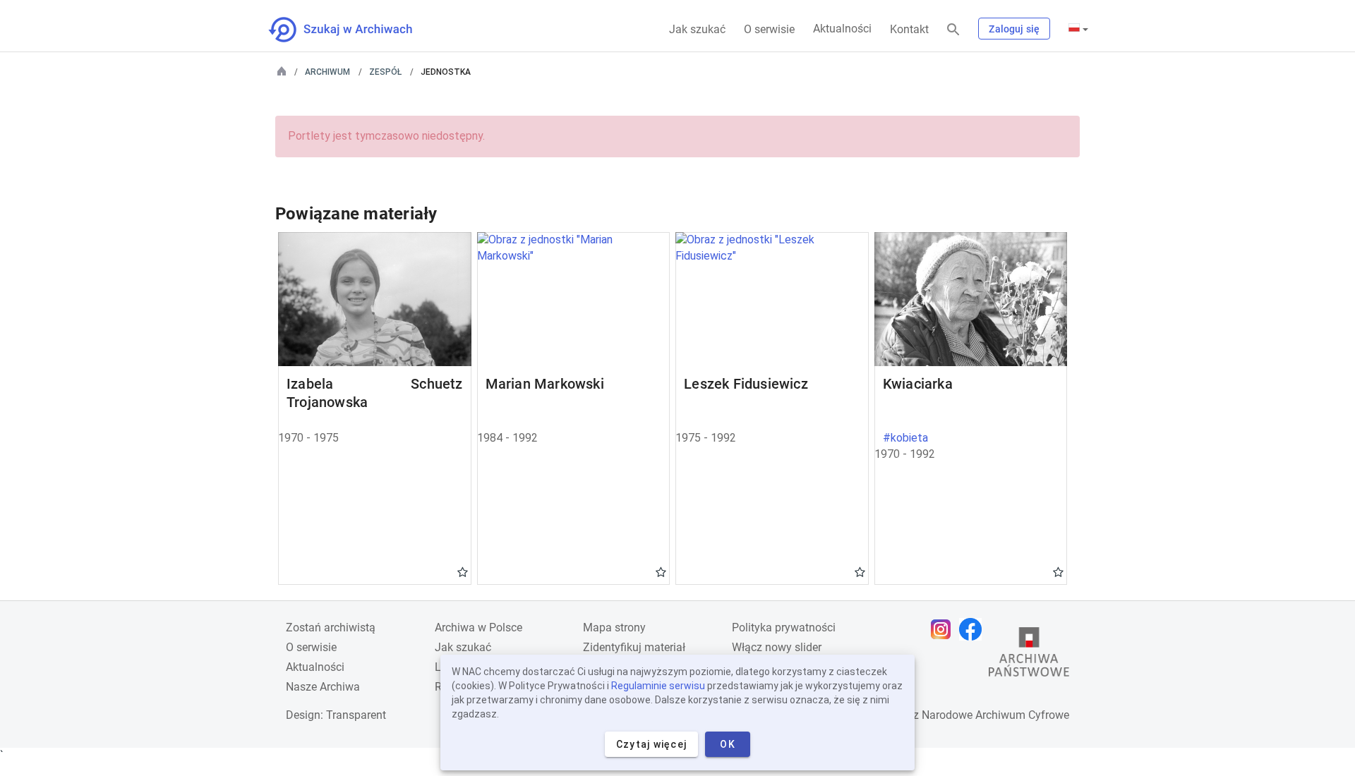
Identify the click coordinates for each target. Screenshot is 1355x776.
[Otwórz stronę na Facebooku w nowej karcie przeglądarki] (974, 629)
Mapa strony (614, 627)
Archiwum (327, 72)
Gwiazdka (462, 571)
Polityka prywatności (784, 627)
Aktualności (842, 28)
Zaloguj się (1014, 29)
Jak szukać (697, 29)
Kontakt (909, 29)
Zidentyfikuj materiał (634, 647)
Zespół (385, 72)
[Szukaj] (953, 30)
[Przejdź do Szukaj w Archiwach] (353, 30)
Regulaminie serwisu (658, 685)
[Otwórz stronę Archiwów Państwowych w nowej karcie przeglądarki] (1029, 655)
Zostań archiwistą (330, 627)
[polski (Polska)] (1078, 29)
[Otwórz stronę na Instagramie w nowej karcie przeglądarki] (944, 629)
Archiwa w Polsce (478, 627)
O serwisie (769, 29)
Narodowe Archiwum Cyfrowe (995, 715)
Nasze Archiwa (323, 686)
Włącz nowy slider (776, 647)
